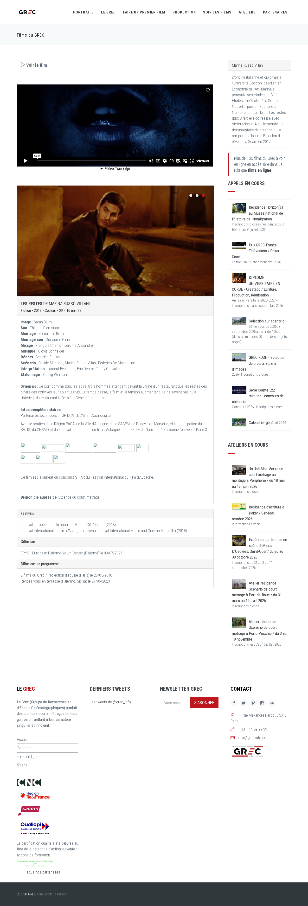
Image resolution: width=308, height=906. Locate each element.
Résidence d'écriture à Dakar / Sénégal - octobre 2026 (258, 513)
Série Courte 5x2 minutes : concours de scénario (258, 396)
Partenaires (275, 12)
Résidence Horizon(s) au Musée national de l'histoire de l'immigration (257, 213)
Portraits (83, 12)
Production (184, 12)
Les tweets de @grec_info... (112, 702)
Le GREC (108, 12)
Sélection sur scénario (266, 321)
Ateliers (247, 12)
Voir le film (36, 65)
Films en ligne (27, 756)
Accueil (22, 739)
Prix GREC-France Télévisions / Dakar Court (255, 251)
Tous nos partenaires (43, 872)
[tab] (115, 65)
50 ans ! (23, 765)
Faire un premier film (144, 12)
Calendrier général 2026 (267, 422)
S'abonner (204, 702)
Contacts (24, 747)
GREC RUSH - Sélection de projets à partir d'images (258, 363)
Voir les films (217, 12)
